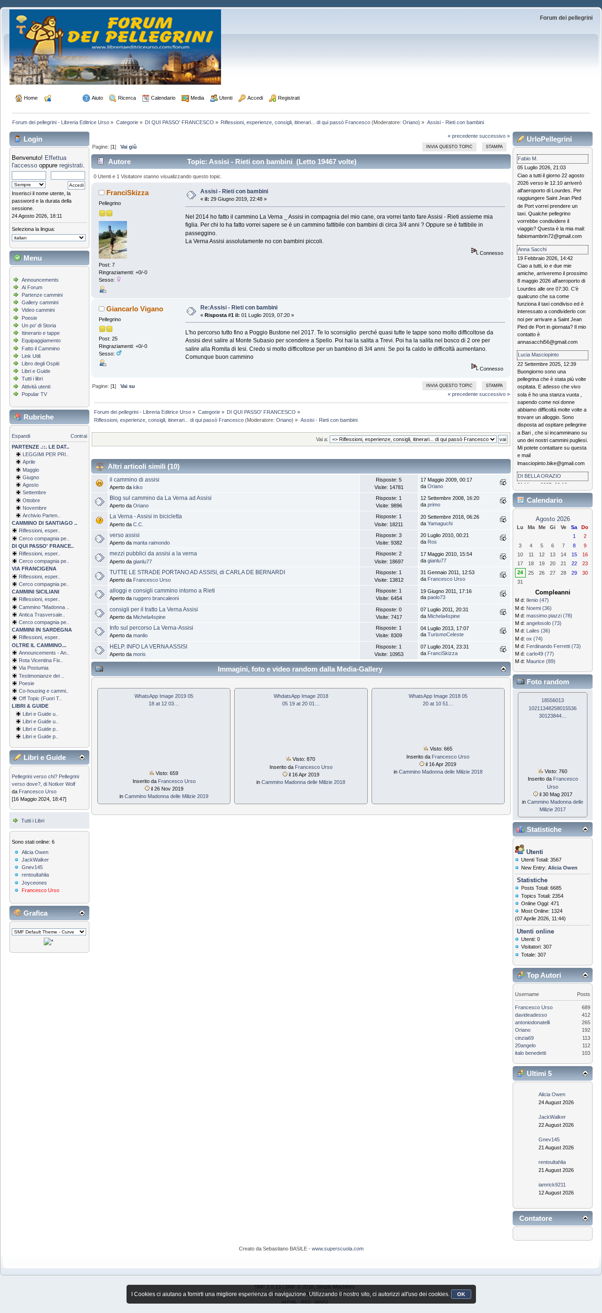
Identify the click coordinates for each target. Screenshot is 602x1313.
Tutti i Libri (32, 820)
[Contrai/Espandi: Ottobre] (18, 500)
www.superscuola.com (338, 1248)
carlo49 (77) (540, 653)
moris (139, 654)
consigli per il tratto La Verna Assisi (154, 609)
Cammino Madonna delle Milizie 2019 (166, 796)
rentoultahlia (35, 875)
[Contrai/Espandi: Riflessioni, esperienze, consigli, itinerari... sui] (14, 599)
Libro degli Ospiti (40, 363)
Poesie (29, 318)
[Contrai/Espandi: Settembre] (18, 492)
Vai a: (322, 439)
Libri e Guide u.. (40, 714)
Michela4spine (149, 617)
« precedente (463, 136)
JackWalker (35, 859)
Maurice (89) (540, 661)
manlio (140, 635)
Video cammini (38, 310)
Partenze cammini (42, 295)
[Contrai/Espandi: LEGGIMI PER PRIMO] (18, 454)
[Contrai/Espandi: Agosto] (18, 485)
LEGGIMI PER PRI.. (46, 454)
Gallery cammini (40, 302)
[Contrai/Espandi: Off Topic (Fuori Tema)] (14, 698)
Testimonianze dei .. (41, 676)
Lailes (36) (538, 630)
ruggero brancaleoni (156, 598)
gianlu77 (142, 561)
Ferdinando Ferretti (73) (553, 646)
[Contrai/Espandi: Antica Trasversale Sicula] (14, 614)
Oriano (410, 122)
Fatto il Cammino (41, 348)
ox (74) (534, 638)
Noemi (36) (539, 608)
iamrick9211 (552, 1184)
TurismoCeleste (446, 634)
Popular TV (34, 394)
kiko (138, 487)
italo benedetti (530, 1053)
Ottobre (31, 500)
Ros (432, 542)
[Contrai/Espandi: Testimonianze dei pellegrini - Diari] (14, 676)
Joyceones (34, 883)
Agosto (31, 485)
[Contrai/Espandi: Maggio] (18, 470)
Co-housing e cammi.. (44, 691)
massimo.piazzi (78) (549, 615)
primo (434, 504)
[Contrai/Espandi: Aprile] (18, 462)
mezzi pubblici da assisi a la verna (153, 553)
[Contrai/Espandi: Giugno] (18, 477)
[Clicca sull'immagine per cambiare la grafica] (48, 941)
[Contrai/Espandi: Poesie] (14, 683)
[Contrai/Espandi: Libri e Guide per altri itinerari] (18, 736)
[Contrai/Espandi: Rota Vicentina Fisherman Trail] (14, 660)
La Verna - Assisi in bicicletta (146, 516)
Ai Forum (32, 287)
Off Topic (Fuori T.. (40, 698)
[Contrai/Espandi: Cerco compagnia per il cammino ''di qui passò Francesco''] (14, 561)
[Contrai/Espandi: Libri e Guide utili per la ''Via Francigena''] (18, 721)
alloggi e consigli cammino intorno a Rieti (162, 590)
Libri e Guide (36, 371)
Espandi (21, 436)
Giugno (31, 477)
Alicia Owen (35, 852)
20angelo (525, 1045)
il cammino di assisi (134, 479)
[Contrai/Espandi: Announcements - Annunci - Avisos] (14, 653)
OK (461, 1294)
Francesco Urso (37, 791)
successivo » (494, 136)
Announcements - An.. (44, 653)
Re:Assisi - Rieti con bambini (238, 307)
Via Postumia (33, 668)
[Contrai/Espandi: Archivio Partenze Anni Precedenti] (18, 515)
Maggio (31, 470)
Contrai (79, 436)
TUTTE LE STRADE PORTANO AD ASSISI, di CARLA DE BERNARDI (197, 572)
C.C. (138, 524)
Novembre (35, 508)
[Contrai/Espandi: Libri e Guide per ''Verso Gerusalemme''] (18, 729)
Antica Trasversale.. (42, 614)
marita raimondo (151, 543)
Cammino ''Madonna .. (44, 607)
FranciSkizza (127, 193)
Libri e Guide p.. (40, 729)
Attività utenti (36, 386)
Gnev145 (32, 867)
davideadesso (531, 1015)
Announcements (40, 280)
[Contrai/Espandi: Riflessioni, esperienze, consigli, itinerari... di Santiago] (14, 530)
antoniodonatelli (532, 1022)
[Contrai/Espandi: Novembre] (18, 508)
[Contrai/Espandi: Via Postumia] (14, 668)
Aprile (29, 462)
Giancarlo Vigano (134, 309)
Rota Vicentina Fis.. (41, 660)
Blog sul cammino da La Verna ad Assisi (161, 498)
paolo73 (436, 597)
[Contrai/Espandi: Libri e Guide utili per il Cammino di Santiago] (18, 714)
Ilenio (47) (537, 600)
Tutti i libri (32, 378)
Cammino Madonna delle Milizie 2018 (303, 782)
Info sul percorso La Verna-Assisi (151, 628)
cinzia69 (524, 1038)
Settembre (34, 492)
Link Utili (31, 356)
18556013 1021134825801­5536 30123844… (553, 707)
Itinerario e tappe (41, 333)
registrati (71, 165)
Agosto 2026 (553, 518)
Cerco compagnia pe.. (44, 538)
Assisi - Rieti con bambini (234, 191)
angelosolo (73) (544, 623)
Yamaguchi (440, 523)
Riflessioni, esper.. (39, 530)
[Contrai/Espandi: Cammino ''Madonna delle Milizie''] (14, 607)
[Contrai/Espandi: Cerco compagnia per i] (14, 622)
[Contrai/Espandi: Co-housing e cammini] (14, 691)
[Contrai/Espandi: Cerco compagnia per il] (14, 538)
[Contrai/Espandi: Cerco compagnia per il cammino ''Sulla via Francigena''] (14, 584)
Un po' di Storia (39, 325)
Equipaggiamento (41, 340)
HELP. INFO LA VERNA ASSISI (148, 646)
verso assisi (125, 535)
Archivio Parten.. (41, 515)
